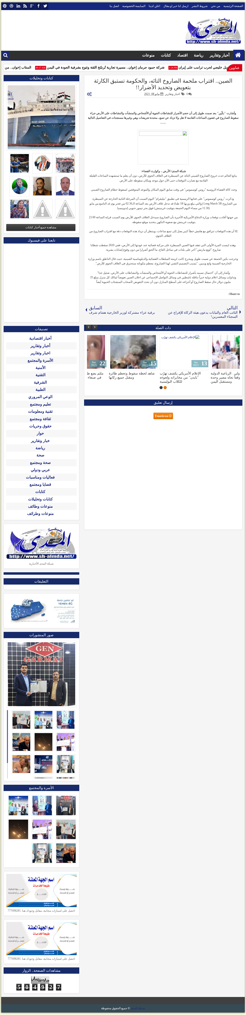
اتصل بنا (114, 6)
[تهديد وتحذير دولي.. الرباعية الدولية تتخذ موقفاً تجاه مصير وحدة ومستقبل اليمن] (112, 352)
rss (25, 6)
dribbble (11, 6)
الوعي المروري (40, 397)
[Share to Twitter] (98, 338)
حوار (40, 433)
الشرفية (40, 382)
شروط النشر (200, 6)
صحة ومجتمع (40, 463)
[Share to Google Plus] (93, 338)
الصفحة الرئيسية (233, 6)
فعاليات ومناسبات (40, 477)
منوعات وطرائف (40, 513)
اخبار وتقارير (172, 94)
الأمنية (40, 368)
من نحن (215, 6)
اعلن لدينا (154, 6)
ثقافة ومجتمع (40, 419)
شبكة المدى (138, 1008)
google (32, 6)
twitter (45, 6)
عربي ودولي (40, 470)
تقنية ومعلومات (40, 411)
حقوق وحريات (40, 426)
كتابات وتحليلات (40, 499)
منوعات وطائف (40, 506)
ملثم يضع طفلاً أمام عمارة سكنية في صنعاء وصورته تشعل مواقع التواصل (213, 377)
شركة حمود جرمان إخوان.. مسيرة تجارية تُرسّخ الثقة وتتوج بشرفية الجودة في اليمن (113, 67)
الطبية (40, 389)
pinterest (5, 6)
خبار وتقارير (40, 441)
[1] (165, 387)
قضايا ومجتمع (40, 484)
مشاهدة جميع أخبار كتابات (40, 227)
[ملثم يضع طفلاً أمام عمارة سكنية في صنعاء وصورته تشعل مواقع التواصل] (214, 352)
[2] (161, 387)
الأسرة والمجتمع (40, 360)
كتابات (166, 55)
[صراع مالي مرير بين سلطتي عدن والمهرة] (163, 352)
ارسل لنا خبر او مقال (175, 6)
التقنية (40, 375)
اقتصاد (182, 55)
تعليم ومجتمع (40, 404)
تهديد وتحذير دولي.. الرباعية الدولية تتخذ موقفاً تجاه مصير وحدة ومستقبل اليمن (112, 377)
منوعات (148, 55)
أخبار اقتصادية (40, 338)
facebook (38, 6)
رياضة (198, 55)
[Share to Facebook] (104, 338)
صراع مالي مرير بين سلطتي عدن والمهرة (162, 375)
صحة (40, 455)
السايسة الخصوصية (133, 6)
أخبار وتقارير (219, 55)
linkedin (18, 6)
